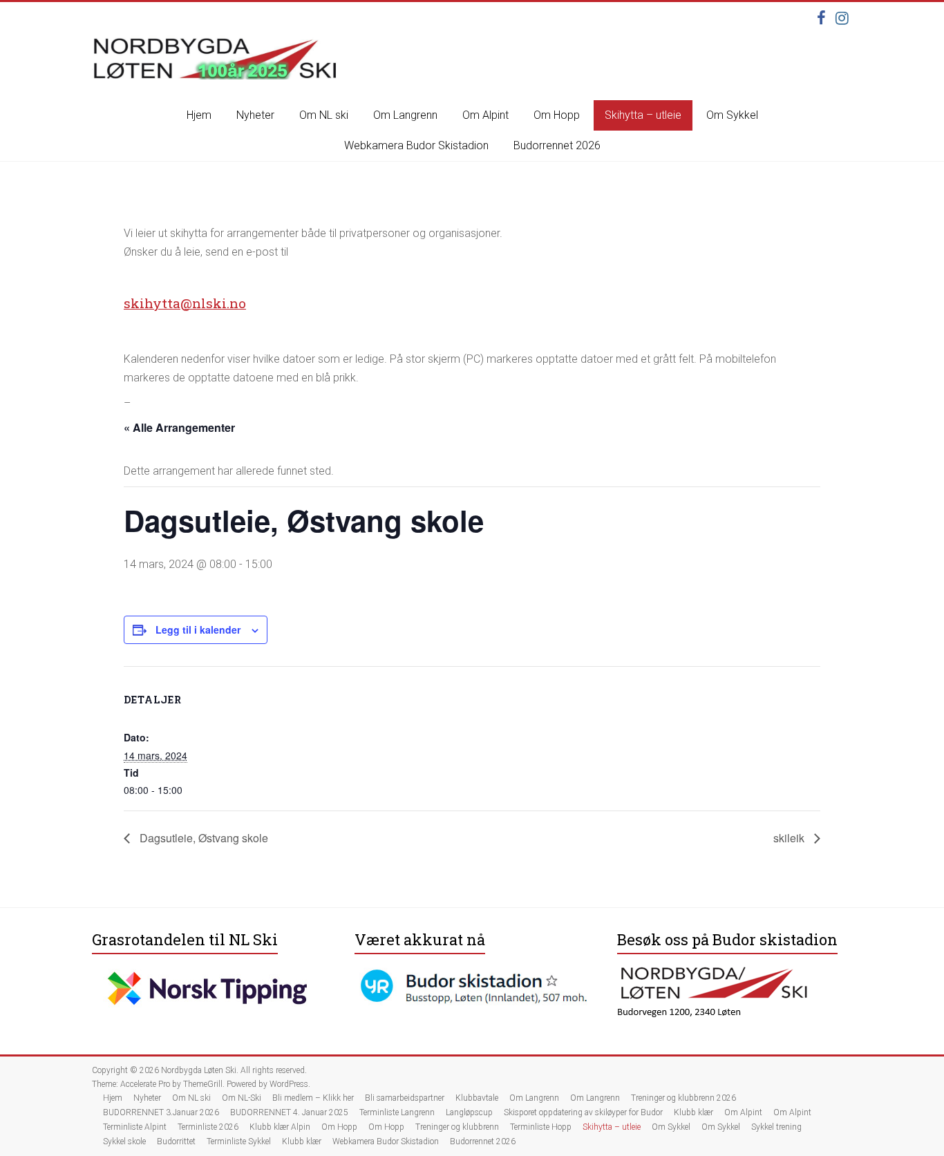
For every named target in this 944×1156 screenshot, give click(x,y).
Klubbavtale (476, 1098)
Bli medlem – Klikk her (313, 1098)
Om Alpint (485, 115)
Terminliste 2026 (208, 1127)
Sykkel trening (776, 1127)
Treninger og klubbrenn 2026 (683, 1098)
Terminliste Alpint (135, 1127)
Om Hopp (557, 115)
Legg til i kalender (197, 629)
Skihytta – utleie (643, 115)
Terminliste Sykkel (239, 1141)
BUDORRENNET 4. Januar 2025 (289, 1112)
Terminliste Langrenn (397, 1112)
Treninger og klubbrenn (457, 1127)
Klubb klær (693, 1112)
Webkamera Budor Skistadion (416, 145)
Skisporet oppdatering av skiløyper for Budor (583, 1112)
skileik (790, 838)
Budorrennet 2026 (557, 145)
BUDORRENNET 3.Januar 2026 (161, 1112)
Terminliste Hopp (541, 1127)
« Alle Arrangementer (179, 427)
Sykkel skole (124, 1141)
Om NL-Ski (241, 1098)
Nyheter (255, 115)
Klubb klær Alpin (279, 1127)
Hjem (199, 115)
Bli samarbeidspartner (404, 1098)
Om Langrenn (405, 115)
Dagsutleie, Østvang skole (202, 838)
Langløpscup (469, 1112)
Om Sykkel (732, 115)
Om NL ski (323, 115)
